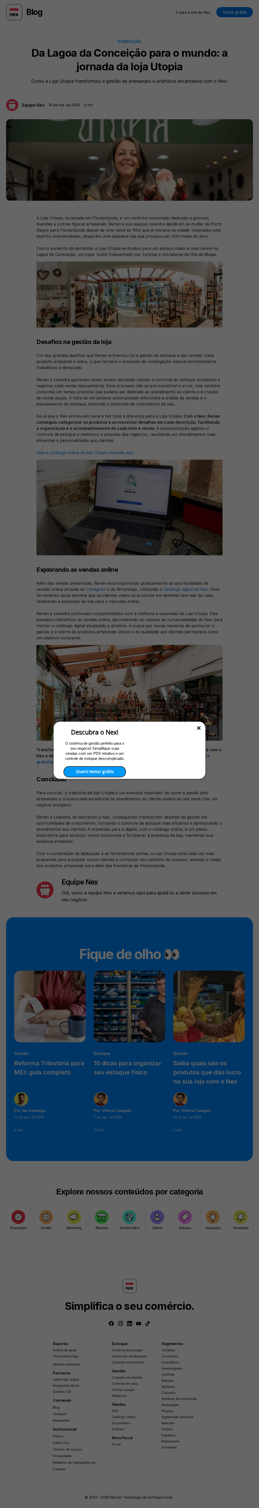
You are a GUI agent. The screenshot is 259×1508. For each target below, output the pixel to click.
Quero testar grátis (95, 772)
